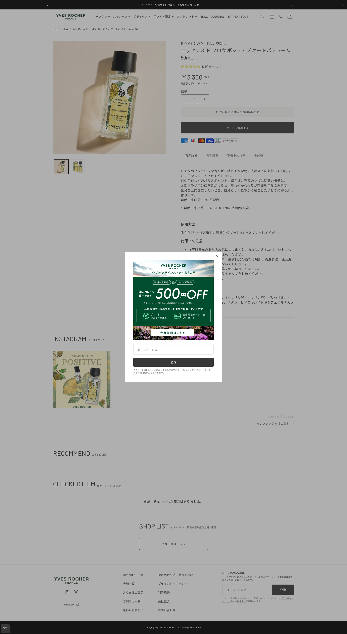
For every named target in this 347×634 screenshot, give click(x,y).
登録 (173, 362)
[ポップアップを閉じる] (217, 256)
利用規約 (144, 372)
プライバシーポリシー (202, 369)
